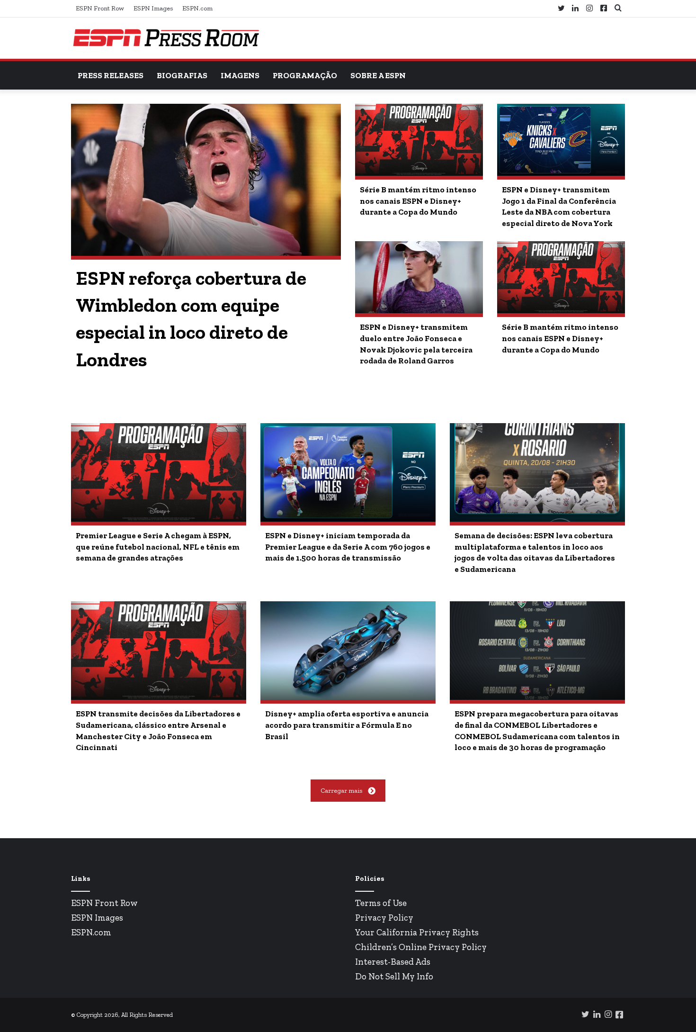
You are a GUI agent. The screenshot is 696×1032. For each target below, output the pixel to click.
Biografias (182, 75)
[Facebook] (604, 8)
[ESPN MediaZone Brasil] (165, 38)
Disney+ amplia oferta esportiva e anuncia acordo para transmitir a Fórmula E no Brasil (346, 725)
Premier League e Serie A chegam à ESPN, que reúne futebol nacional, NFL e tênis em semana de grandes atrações (158, 547)
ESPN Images (153, 8)
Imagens (240, 75)
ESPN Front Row (100, 8)
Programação (305, 75)
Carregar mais (341, 791)
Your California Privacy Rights (417, 932)
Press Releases (110, 75)
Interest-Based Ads (392, 961)
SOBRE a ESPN (378, 75)
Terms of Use (381, 902)
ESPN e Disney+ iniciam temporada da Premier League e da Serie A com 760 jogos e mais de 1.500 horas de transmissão (347, 547)
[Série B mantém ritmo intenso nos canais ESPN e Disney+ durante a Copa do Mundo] (419, 140)
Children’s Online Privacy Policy (421, 946)
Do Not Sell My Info (394, 976)
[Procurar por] (618, 8)
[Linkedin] (575, 8)
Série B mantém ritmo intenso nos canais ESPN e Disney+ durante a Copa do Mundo (418, 201)
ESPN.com (197, 8)
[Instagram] (589, 8)
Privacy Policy (384, 917)
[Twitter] (561, 8)
